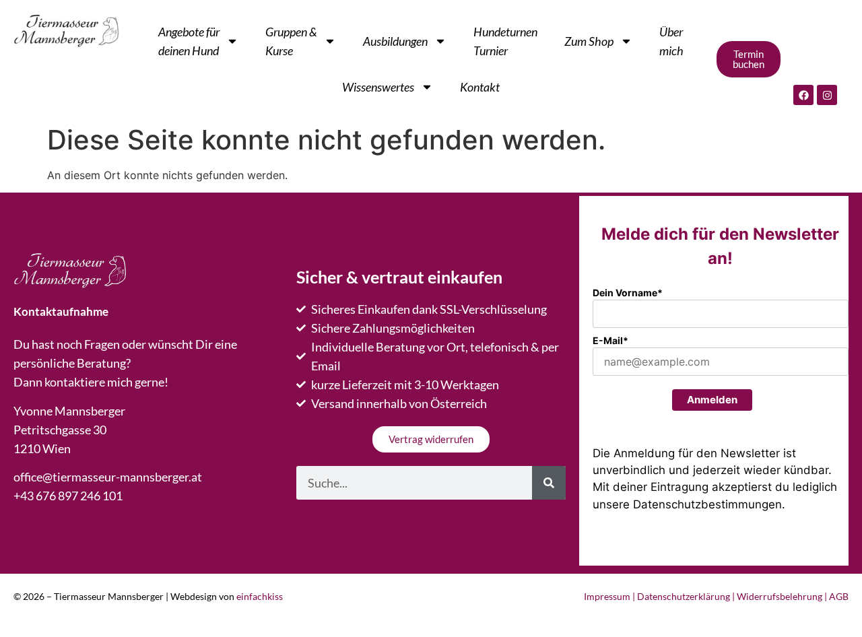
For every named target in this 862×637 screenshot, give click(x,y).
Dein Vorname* (628, 292)
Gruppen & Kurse (291, 41)
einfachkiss (259, 596)
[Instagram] (827, 95)
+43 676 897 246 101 (68, 495)
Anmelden (712, 399)
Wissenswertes (378, 86)
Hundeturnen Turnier (505, 41)
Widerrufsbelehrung (779, 596)
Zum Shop (589, 41)
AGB (839, 596)
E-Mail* (610, 340)
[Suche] (549, 483)
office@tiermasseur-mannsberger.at (107, 476)
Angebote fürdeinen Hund (189, 41)
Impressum (607, 596)
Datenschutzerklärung (683, 596)
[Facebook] (803, 95)
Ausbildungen (395, 41)
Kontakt (480, 86)
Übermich (671, 41)
